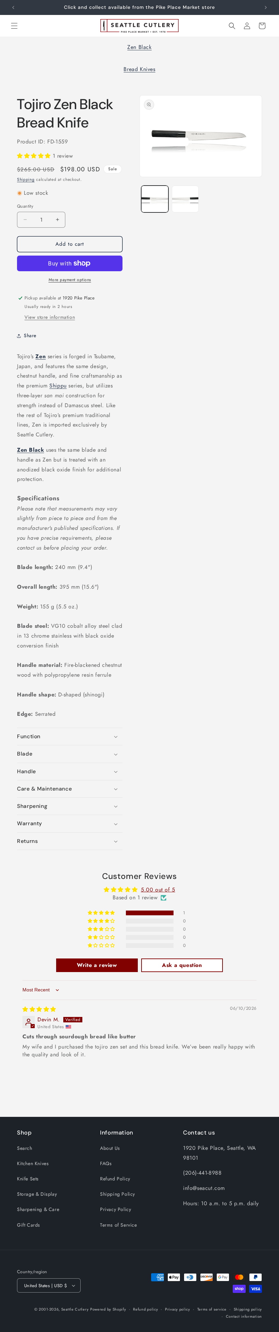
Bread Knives (139, 69)
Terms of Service (118, 1225)
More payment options (70, 280)
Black (36, 450)
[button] (14, 25)
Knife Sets (28, 1178)
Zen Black (139, 47)
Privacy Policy (115, 1209)
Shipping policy (248, 1309)
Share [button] (30, 335)
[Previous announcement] (13, 7)
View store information (49, 317)
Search (24, 1148)
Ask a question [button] (182, 965)
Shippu (58, 386)
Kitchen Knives (33, 1163)
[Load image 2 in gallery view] (185, 199)
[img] (39, 1009)
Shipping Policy (117, 1194)
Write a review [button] (97, 965)
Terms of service (212, 1309)
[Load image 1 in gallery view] (154, 199)
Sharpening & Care (38, 1209)
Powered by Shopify (108, 1309)
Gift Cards (28, 1225)
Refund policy (145, 1309)
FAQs (106, 1163)
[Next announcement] (265, 7)
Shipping (26, 179)
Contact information (244, 1316)
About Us (110, 1148)
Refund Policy (115, 1178)
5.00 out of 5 (158, 890)
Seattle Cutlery (75, 1309)
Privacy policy (177, 1309)
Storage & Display (37, 1194)
